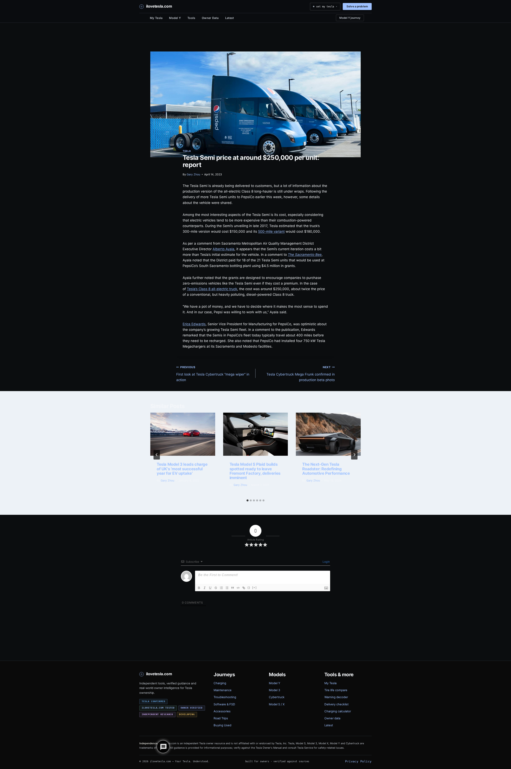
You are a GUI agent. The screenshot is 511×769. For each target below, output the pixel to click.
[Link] (244, 587)
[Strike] (216, 587)
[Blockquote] (232, 587)
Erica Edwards (194, 324)
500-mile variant (271, 231)
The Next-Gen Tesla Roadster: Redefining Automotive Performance (326, 469)
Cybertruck (276, 697)
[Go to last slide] (156, 455)
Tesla (187, 150)
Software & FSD (224, 704)
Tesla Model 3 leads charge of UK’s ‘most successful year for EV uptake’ (182, 469)
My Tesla (156, 18)
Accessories (222, 711)
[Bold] (199, 587)
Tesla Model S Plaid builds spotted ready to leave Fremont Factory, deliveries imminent (255, 471)
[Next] (354, 455)
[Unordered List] (227, 587)
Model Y (175, 18)
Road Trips (221, 718)
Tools (191, 18)
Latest (229, 18)
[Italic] (204, 587)
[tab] (248, 500)
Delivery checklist (336, 704)
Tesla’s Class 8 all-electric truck (212, 289)
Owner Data (210, 18)
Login (326, 561)
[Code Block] (238, 587)
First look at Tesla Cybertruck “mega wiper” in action (212, 374)
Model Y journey (349, 17)
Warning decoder (336, 697)
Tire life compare (335, 690)
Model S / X (276, 704)
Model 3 (274, 690)
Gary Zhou (193, 174)
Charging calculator (337, 711)
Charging (220, 683)
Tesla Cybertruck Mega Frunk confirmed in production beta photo (300, 374)
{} (249, 587)
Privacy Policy (358, 761)
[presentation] (182, 434)
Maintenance (223, 690)
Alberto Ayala (223, 249)
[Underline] (210, 587)
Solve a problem (357, 6)
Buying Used (222, 725)
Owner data (332, 718)
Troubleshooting (225, 697)
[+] (254, 587)
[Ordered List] (221, 587)
